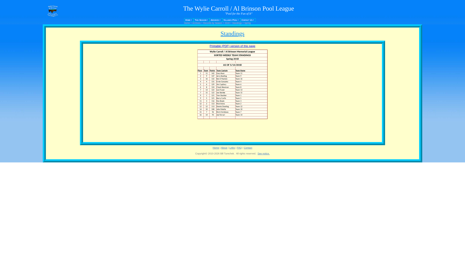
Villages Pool (230, 20)
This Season (200, 20)
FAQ (239, 147)
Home (187, 20)
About (224, 147)
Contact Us (247, 20)
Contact (248, 147)
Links (232, 147)
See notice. (264, 153)
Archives (215, 20)
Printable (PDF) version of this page (232, 46)
